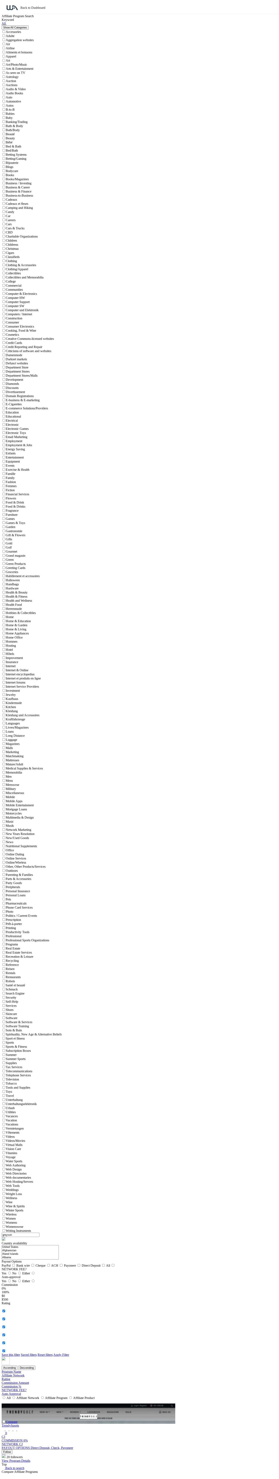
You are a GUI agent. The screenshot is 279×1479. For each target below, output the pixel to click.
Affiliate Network (13, 1375)
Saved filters (29, 1354)
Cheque (41, 1265)
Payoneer (70, 1265)
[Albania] (30, 1257)
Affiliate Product (84, 1398)
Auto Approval (11, 1394)
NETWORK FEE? (14, 1390)
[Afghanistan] (30, 1250)
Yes (4, 1273)
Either (26, 1273)
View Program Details (16, 1460)
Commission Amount (15, 1382)
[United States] (30, 1247)
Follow (7, 1451)
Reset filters (45, 1354)
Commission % (11, 1386)
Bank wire (23, 1265)
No (14, 1273)
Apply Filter (61, 1354)
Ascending (9, 1367)
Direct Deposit (91, 1265)
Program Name (11, 1371)
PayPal (6, 1265)
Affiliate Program (56, 1398)
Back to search (14, 1468)
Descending (27, 1367)
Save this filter (11, 1354)
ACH (55, 1265)
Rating (6, 1379)
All (108, 1265)
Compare (12, 1422)
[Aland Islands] (30, 1254)
